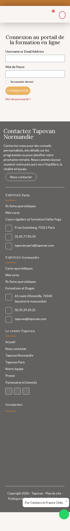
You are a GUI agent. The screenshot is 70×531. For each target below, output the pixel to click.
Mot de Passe (15, 67)
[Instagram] (17, 391)
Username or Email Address (24, 51)
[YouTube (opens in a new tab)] (39, 2)
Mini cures (12, 275)
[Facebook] (8, 391)
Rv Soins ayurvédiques (20, 281)
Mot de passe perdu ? (18, 99)
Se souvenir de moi (21, 81)
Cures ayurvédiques (19, 268)
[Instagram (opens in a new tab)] (34, 2)
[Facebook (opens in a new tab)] (30, 2)
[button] (62, 15)
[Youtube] (26, 391)
